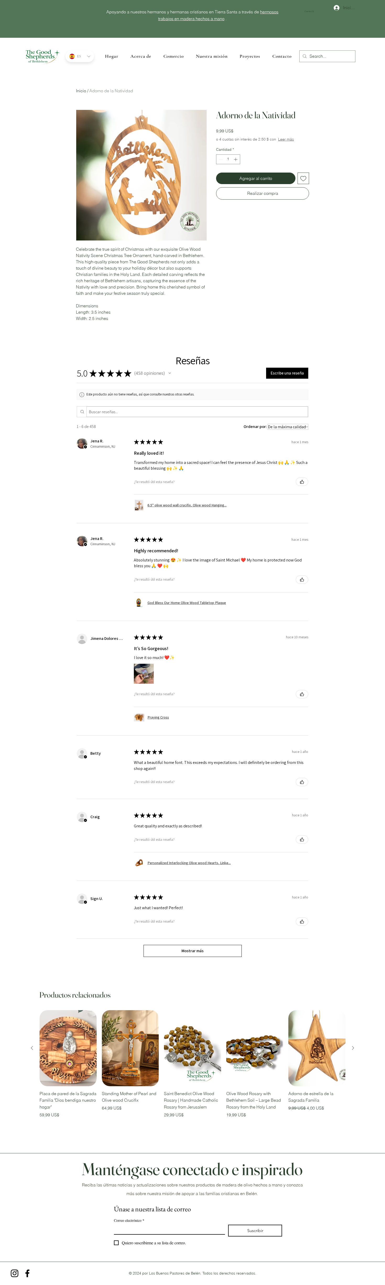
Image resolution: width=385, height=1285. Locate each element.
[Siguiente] (353, 1048)
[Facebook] (27, 1273)
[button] (311, 11)
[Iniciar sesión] (334, 8)
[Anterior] (32, 1048)
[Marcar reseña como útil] (302, 482)
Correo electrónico (129, 1220)
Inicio (81, 90)
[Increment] (236, 164)
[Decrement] (220, 164)
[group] (192, 1067)
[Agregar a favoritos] (303, 183)
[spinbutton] (228, 164)
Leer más (253, 144)
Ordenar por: (255, 426)
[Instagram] (14, 1273)
